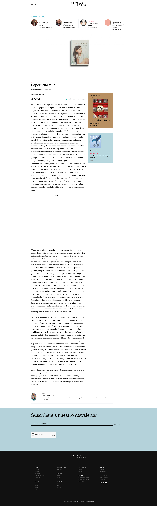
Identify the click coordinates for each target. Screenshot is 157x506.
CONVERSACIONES (61, 467)
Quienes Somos (103, 475)
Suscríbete (93, 125)
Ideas (58, 485)
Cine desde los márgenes (100, 120)
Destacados (81, 481)
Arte (36, 489)
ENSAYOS (59, 481)
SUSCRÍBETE (122, 4)
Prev (90, 110)
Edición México (94, 123)
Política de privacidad (89, 501)
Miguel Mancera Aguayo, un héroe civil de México (68, 23)
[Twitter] (35, 99)
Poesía (58, 475)
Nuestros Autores (104, 477)
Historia (58, 483)
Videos (122, 19)
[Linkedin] (37, 99)
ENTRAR (115, 4)
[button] (32, 4)
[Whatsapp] (39, 99)
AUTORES (100, 405)
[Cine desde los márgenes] (100, 109)
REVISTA (80, 475)
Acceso (102, 469)
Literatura (37, 477)
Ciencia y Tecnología (94, 19)
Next (110, 110)
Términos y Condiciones (78, 501)
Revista (33, 82)
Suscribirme (102, 471)
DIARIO (37, 467)
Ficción (58, 477)
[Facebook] (32, 99)
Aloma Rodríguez (48, 395)
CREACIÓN (59, 473)
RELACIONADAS (53, 405)
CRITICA (37, 481)
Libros (36, 485)
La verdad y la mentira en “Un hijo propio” (45, 23)
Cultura (37, 469)
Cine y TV (41, 19)
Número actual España (83, 479)
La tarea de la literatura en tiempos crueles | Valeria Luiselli (119, 24)
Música (36, 487)
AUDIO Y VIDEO (82, 467)
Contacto (102, 479)
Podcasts (80, 471)
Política (37, 471)
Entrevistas (116, 19)
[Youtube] (106, 483)
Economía (66, 19)
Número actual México (83, 477)
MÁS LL (102, 467)
